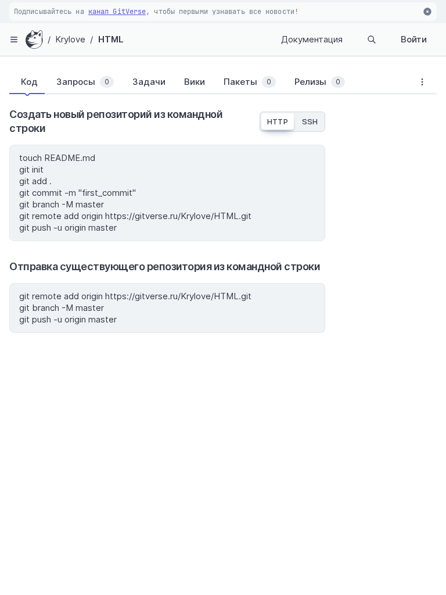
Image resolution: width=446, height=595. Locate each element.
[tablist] (208, 84)
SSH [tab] (310, 121)
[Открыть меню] (14, 39)
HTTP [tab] (277, 121)
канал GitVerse (117, 11)
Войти (414, 39)
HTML (111, 39)
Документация (312, 39)
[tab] (27, 82)
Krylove (70, 39)
